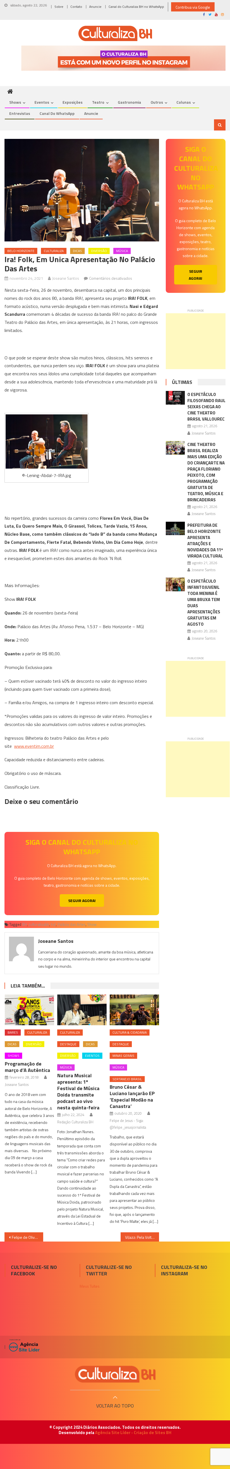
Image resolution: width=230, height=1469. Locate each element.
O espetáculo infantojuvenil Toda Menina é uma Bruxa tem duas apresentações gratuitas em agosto (203, 602)
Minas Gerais (123, 1055)
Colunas (183, 102)
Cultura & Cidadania (129, 1032)
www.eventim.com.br (34, 746)
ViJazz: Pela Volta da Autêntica (142, 1237)
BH (24, 924)
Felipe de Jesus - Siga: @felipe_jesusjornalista (128, 1124)
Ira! (53, 924)
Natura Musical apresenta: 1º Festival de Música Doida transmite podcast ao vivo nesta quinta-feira (78, 1091)
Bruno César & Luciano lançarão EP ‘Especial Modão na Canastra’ (132, 1096)
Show (91, 924)
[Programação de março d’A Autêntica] (29, 1010)
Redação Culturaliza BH (75, 1122)
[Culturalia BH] (115, 1374)
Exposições (72, 102)
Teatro (98, 102)
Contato (76, 6)
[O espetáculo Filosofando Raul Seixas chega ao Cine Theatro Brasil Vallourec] (175, 398)
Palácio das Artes (72, 924)
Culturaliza (54, 250)
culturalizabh (39, 924)
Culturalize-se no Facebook (34, 1270)
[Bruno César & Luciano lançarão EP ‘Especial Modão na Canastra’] (134, 1010)
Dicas (77, 250)
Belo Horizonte (20, 250)
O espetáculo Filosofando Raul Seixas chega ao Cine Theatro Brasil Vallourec (206, 406)
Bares (13, 1032)
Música (122, 250)
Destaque (68, 1044)
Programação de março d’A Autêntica (27, 1067)
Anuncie (95, 6)
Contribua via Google (193, 7)
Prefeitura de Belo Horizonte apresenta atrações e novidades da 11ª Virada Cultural (205, 540)
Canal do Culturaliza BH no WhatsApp (136, 6)
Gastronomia (129, 102)
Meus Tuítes (90, 1286)
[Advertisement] (196, 341)
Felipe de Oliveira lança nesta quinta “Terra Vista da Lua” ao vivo (27, 1237)
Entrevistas (19, 113)
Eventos (41, 102)
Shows (15, 102)
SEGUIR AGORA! (82, 900)
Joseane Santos (65, 278)
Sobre (58, 6)
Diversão (99, 250)
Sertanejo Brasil (127, 1079)
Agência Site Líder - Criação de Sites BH (133, 1432)
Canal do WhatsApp (57, 113)
